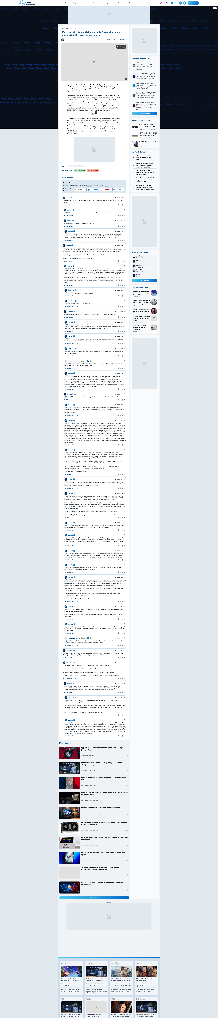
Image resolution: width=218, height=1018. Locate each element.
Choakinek (71, 290)
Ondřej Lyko (84, 755)
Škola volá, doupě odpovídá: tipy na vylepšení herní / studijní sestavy (102, 764)
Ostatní (74, 28)
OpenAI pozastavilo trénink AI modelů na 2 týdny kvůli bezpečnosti (103, 883)
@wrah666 (69, 293)
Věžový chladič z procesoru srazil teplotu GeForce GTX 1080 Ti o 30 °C (121, 985)
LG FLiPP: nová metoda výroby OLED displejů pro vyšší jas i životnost (104, 838)
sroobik (69, 220)
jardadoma (71, 301)
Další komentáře (145, 113)
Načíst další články (94, 897)
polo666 (68, 197)
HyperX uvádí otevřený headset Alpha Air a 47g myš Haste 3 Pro (102, 749)
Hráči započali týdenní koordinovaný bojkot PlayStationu (140, 327)
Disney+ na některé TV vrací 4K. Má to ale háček (100, 808)
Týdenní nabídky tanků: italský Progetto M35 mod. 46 (94, 1015)
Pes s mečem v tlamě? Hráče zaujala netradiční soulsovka (96, 985)
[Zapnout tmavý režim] (184, 3)
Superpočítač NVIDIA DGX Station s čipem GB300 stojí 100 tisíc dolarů (121, 990)
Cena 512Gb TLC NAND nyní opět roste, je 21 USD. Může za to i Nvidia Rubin (104, 794)
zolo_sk (70, 336)
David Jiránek (84, 770)
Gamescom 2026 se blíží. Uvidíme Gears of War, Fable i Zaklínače (141, 293)
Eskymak (69, 210)
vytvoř (106, 185)
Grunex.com (136, 296)
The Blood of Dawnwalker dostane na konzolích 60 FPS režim (145, 990)
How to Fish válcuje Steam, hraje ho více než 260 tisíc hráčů (141, 318)
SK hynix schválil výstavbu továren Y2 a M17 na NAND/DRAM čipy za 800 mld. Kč (100, 868)
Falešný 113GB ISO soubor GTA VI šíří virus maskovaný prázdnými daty (142, 302)
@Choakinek (69, 325)
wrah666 (70, 231)
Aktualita (68, 28)
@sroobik (68, 234)
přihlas (89, 185)
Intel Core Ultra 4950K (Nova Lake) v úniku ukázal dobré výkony (104, 853)
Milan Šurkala (69, 40)
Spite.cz (135, 313)
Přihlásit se (193, 3)
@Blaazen (68, 268)
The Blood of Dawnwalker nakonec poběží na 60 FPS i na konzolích (121, 1015)
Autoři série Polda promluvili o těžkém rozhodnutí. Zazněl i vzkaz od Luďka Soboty (96, 991)
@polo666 (68, 212)
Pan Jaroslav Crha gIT (74, 361)
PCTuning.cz (136, 306)
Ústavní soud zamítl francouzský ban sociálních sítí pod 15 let (103, 779)
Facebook (81, 28)
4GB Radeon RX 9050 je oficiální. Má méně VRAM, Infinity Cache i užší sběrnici (104, 823)
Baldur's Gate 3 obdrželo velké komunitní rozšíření (141, 310)
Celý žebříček (145, 280)
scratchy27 (71, 348)
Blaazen (68, 245)
